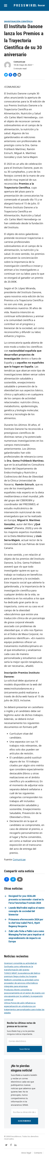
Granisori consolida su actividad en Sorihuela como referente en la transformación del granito (20, 966)
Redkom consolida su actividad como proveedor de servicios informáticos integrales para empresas (21, 983)
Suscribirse (24, 1049)
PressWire (24, 5)
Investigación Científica (18, 21)
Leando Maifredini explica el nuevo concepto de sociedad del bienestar (27, 911)
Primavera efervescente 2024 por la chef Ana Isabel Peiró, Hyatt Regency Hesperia (26, 923)
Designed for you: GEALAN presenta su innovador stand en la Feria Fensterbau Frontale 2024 (26, 899)
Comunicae (19, 61)
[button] (5, 5)
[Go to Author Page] (7, 64)
